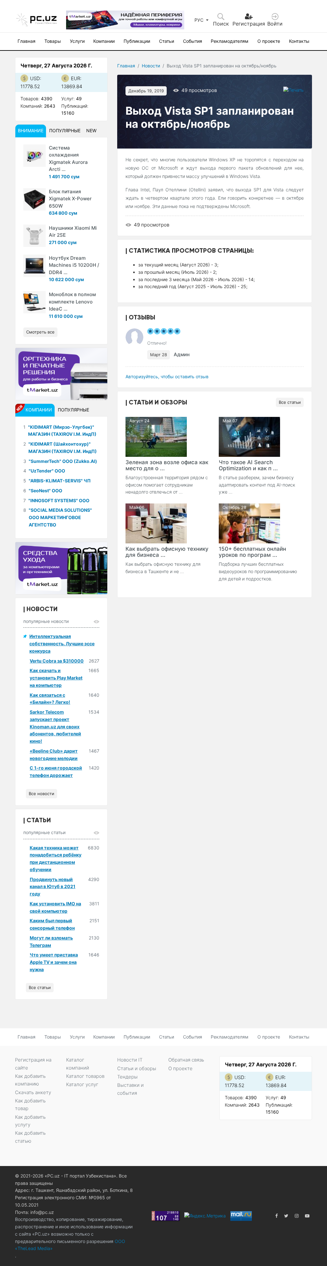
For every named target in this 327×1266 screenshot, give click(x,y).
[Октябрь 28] (249, 523)
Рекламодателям (229, 41)
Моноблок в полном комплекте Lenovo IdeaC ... (72, 301)
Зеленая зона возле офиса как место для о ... (166, 465)
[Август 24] (156, 436)
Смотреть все (40, 331)
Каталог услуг (82, 1084)
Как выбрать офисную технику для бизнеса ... (167, 552)
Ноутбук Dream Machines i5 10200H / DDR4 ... (74, 265)
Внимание (30, 130)
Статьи (166, 41)
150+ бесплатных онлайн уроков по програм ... (252, 552)
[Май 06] (156, 523)
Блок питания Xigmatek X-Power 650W (70, 198)
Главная (26, 41)
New (91, 130)
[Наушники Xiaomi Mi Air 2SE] (34, 236)
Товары (52, 41)
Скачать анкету (33, 1092)
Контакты (299, 41)
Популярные (64, 130)
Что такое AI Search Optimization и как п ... (248, 465)
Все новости (41, 793)
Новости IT (129, 1060)
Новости (151, 65)
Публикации (137, 41)
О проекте (268, 41)
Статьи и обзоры (136, 1068)
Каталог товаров (85, 1076)
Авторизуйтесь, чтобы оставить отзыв (167, 376)
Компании (104, 41)
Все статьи (290, 402)
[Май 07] (249, 436)
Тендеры (127, 1077)
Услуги (77, 41)
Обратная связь (186, 1060)
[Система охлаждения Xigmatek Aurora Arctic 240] (34, 155)
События (192, 41)
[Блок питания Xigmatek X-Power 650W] (34, 199)
